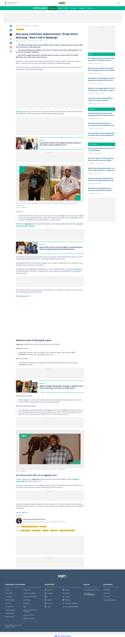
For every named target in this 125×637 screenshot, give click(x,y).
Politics (90, 83)
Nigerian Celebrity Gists (29, 526)
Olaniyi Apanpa (35, 41)
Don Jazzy (77, 269)
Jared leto (54, 530)
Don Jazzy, (20, 111)
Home (17, 26)
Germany (45, 530)
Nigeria (90, 63)
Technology (91, 193)
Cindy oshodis (25, 530)
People (90, 73)
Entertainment (40, 8)
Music (66, 8)
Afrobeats (43, 526)
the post (23, 296)
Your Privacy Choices (64, 636)
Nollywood (81, 8)
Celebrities (52, 8)
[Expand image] (82, 166)
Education (91, 173)
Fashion (89, 8)
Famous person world (67, 530)
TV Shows (73, 8)
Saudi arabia (36, 530)
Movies (60, 8)
